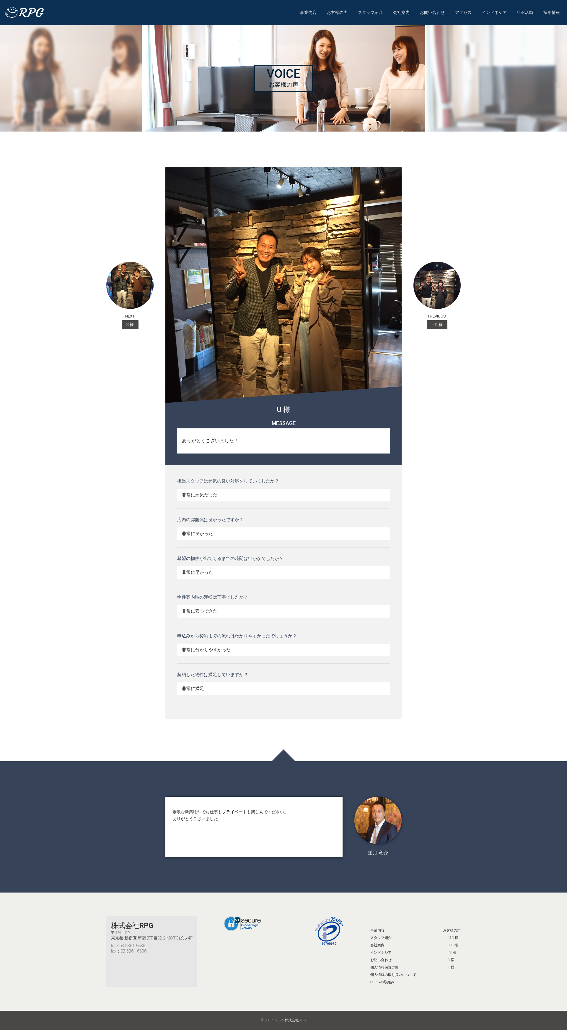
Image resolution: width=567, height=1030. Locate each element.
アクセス (463, 12)
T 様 (451, 967)
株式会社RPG (132, 926)
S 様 (451, 960)
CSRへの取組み (382, 982)
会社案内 (401, 12)
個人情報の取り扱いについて (393, 975)
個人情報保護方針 (384, 967)
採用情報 (551, 12)
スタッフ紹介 (370, 12)
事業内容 (308, 12)
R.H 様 (453, 945)
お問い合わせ (432, 12)
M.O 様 (453, 938)
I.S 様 (452, 952)
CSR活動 (525, 12)
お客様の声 (337, 12)
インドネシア (494, 12)
